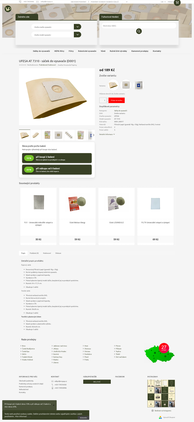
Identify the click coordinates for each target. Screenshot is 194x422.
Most (86, 346)
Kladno (55, 360)
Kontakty (22, 392)
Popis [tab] (23, 253)
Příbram (118, 349)
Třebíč (118, 354)
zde (28, 416)
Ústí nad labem (121, 357)
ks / (97, 382)
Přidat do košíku (116, 100)
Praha (86, 360)
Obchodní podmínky (78, 2)
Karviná (56, 354)
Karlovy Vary (57, 357)
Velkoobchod (23, 389)
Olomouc (87, 349)
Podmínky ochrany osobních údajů (105, 2)
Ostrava (87, 351)
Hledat (139, 31)
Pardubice (88, 354)
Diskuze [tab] (58, 253)
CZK (162, 2)
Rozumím (83, 418)
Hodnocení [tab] (47, 253)
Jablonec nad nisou (60, 346)
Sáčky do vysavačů (120, 110)
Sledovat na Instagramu (163, 411)
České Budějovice (28, 349)
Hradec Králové (27, 360)
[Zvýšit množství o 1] (107, 99)
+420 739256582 (60, 385)
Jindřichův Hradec (59, 351)
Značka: (67, 65)
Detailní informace (106, 134)
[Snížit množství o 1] (107, 101)
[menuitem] (41, 51)
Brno (23, 346)
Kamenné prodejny (26, 386)
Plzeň (86, 357)
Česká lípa (25, 351)
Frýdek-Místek (27, 357)
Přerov (118, 346)
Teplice (118, 351)
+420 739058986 (60, 388)
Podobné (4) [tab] (34, 253)
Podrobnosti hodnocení (47, 65)
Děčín (24, 354)
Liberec (56, 362)
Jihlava (55, 349)
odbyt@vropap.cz (60, 381)
